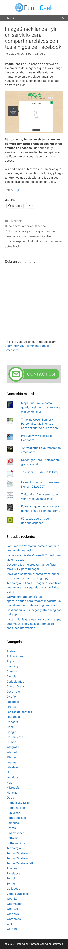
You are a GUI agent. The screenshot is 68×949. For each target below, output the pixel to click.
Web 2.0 (12, 898)
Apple (10, 661)
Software (13, 838)
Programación (16, 807)
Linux (10, 772)
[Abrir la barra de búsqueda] (63, 18)
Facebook (15, 221)
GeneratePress (54, 943)
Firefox (11, 706)
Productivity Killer (18, 802)
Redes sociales (17, 817)
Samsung (13, 823)
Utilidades (13, 888)
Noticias (12, 792)
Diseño (11, 696)
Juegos (11, 762)
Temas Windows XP (20, 863)
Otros (10, 797)
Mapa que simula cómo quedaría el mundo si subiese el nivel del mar (40, 407)
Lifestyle (12, 767)
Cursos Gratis (16, 686)
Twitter (11, 883)
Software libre (16, 843)
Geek (10, 727)
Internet (12, 752)
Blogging (12, 666)
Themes (12, 868)
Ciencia (11, 676)
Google (11, 732)
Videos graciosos (18, 893)
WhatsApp (13, 908)
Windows (13, 914)
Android (12, 651)
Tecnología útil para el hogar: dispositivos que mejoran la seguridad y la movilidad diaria (34, 587)
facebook (41, 226)
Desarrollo (13, 691)
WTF (10, 924)
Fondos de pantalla (19, 711)
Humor (11, 742)
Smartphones (15, 833)
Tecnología (14, 848)
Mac (9, 782)
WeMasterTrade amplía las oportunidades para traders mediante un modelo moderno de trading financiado (34, 601)
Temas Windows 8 (19, 858)
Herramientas (16, 737)
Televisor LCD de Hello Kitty (39, 472)
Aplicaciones (15, 656)
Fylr (17, 190)
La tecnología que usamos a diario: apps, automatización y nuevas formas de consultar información (34, 624)
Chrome (12, 671)
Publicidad (14, 813)
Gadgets (12, 722)
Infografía (13, 747)
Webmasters (15, 903)
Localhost (13, 777)
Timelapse (13, 873)
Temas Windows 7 (19, 853)
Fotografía (13, 716)
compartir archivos (21, 226)
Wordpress (14, 919)
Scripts (11, 828)
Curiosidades (15, 681)
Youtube (12, 929)
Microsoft (13, 787)
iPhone (11, 757)
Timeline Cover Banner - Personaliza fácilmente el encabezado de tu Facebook (40, 424)
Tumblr (11, 878)
